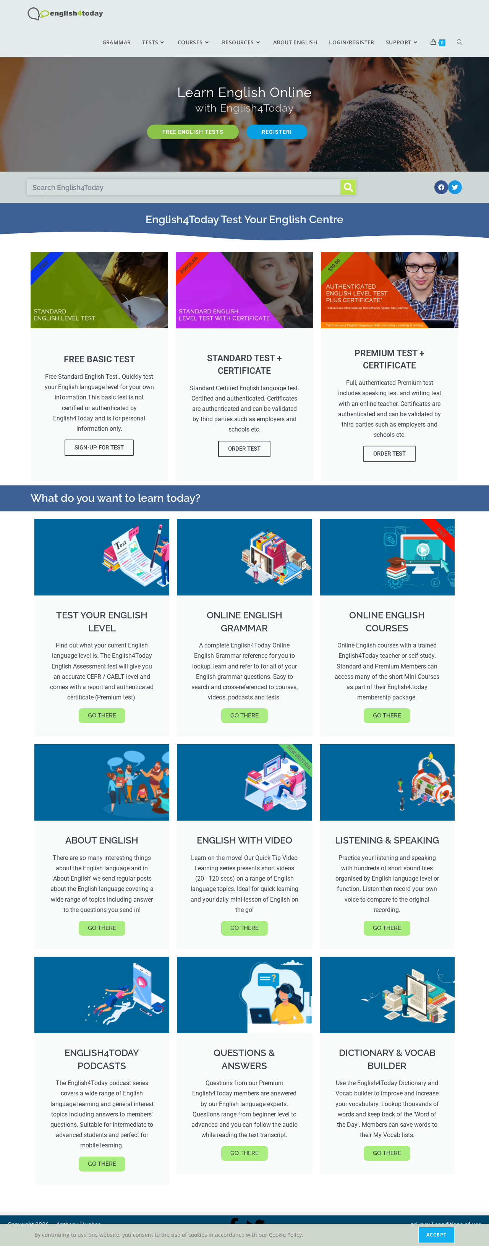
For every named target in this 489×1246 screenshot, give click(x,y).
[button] (441, 187)
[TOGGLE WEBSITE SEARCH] (459, 42)
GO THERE (102, 715)
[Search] (348, 187)
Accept (436, 1234)
